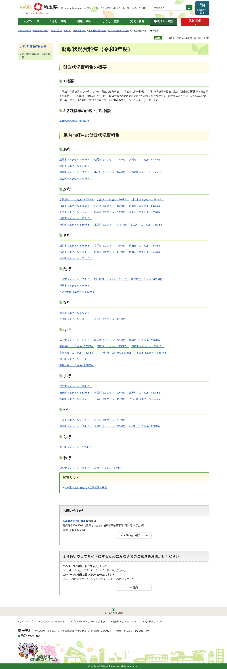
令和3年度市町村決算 (118, 30)
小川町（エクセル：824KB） (110, 172)
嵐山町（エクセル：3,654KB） (76, 447)
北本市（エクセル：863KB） (110, 206)
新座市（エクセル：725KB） (75, 313)
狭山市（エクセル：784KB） (145, 245)
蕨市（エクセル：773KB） (109, 468)
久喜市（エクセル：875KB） (75, 212)
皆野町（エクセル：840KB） (145, 392)
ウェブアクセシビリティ (52, 621)
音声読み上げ (122, 8)
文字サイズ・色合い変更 (99, 8)
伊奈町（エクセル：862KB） (75, 172)
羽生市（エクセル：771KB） (110, 340)
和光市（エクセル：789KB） (75, 468)
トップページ (24, 30)
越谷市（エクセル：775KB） (75, 218)
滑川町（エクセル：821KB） (110, 319)
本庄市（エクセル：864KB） (152, 352)
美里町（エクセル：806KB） (110, 392)
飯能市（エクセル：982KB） (145, 340)
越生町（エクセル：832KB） (75, 178)
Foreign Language (73, 8)
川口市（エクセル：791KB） (147, 199)
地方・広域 (56, 30)
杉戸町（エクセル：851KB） (75, 258)
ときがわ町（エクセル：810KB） (78, 291)
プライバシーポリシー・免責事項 (88, 621)
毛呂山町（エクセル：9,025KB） (147, 399)
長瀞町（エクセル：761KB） (75, 319)
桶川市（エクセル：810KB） (75, 166)
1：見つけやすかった (77, 579)
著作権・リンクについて (125, 621)
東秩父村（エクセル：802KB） (76, 365)
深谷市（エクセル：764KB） (147, 346)
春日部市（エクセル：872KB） (76, 199)
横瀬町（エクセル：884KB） (75, 426)
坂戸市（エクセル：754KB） (75, 245)
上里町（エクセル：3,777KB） (111, 224)
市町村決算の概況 (97, 30)
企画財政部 (69, 521)
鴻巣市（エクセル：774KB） (145, 212)
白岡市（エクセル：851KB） (110, 252)
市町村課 (81, 521)
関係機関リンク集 (153, 621)
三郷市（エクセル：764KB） (75, 386)
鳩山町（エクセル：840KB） (75, 359)
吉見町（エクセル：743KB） (110, 426)
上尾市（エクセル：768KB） (75, 159)
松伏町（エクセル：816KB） (75, 392)
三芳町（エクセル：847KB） (110, 399)
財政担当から (79, 30)
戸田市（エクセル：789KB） (75, 285)
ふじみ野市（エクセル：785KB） (115, 352)
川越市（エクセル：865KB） (75, 206)
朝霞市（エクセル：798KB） (110, 159)
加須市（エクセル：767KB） (113, 199)
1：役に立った (73, 570)
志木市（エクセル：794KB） (75, 252)
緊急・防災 (195, 20)
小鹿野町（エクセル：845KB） (146, 172)
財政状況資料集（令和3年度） (36, 56)
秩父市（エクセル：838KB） (75, 279)
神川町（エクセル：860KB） (75, 224)
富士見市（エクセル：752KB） (76, 352)
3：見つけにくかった (122, 579)
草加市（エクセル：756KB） (145, 252)
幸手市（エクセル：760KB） (110, 245)
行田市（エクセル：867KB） (145, 206)
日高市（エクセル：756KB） (113, 346)
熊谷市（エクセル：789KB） (110, 212)
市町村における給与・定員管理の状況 (86, 487)
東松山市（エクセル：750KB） (76, 346)
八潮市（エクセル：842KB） (75, 420)
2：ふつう (92, 570)
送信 (135, 587)
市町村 (67, 30)
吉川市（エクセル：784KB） (110, 420)
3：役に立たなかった (115, 570)
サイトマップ (26, 621)
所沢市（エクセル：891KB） (147, 279)
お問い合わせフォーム (135, 535)
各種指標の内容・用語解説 (74, 121)
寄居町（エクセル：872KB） (145, 426)
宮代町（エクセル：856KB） (75, 399)
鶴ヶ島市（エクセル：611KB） (111, 279)
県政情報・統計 (40, 30)
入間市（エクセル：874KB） (145, 159)
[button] (195, 24)
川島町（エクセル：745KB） (147, 224)
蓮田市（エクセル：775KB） (75, 340)
